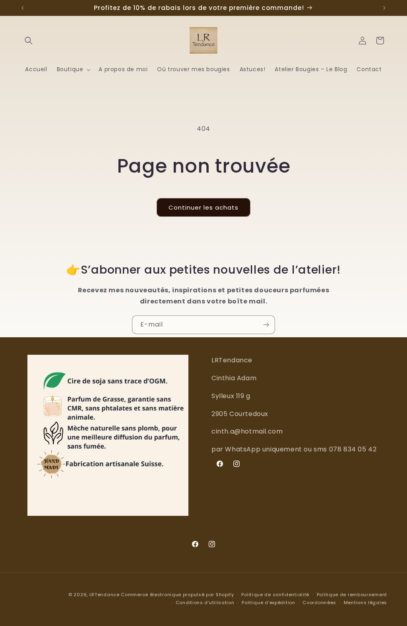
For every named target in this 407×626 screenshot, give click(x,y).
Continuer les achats (203, 207)
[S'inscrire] (266, 324)
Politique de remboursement (352, 594)
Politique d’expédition (268, 602)
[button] (28, 40)
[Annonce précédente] (22, 8)
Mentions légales (365, 602)
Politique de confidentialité (275, 594)
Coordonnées (319, 602)
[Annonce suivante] (384, 8)
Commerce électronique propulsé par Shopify (177, 594)
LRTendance (104, 594)
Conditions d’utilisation (205, 602)
